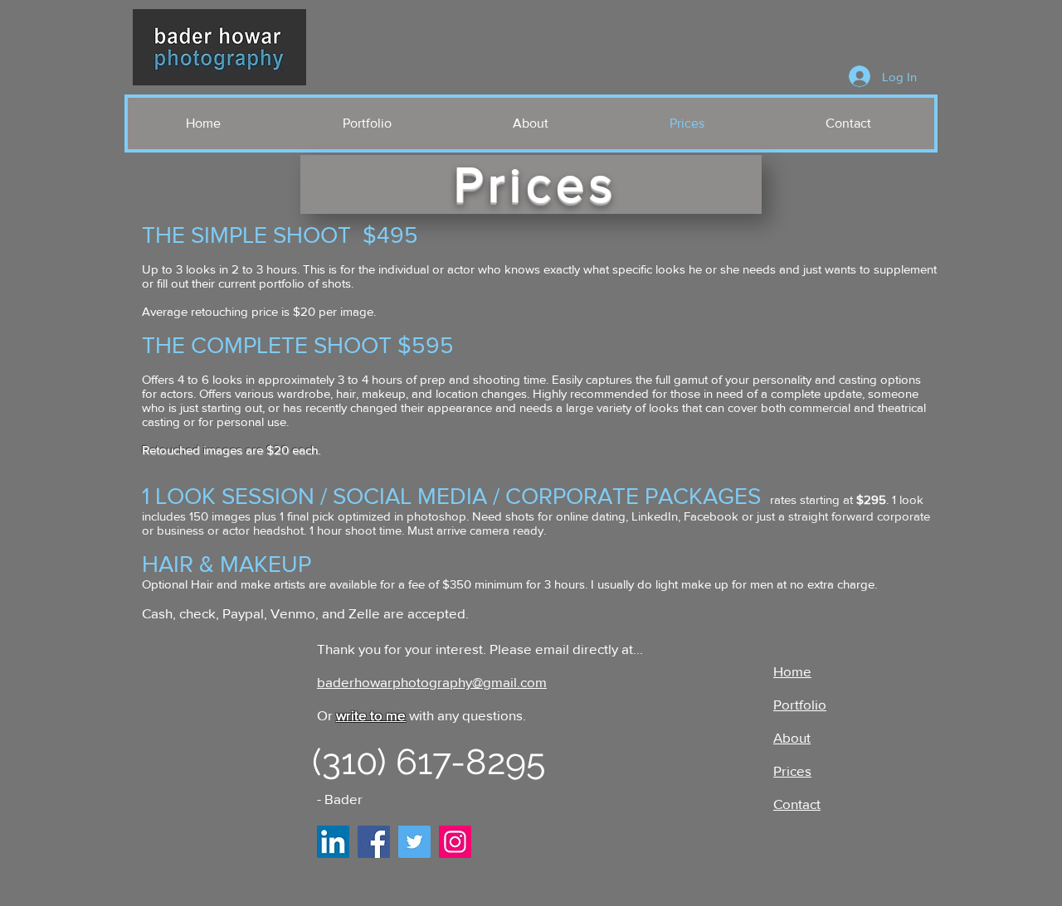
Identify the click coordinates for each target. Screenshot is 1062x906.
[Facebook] (374, 842)
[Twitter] (414, 842)
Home (792, 671)
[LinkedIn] (333, 842)
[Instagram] (455, 842)
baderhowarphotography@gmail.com (432, 682)
